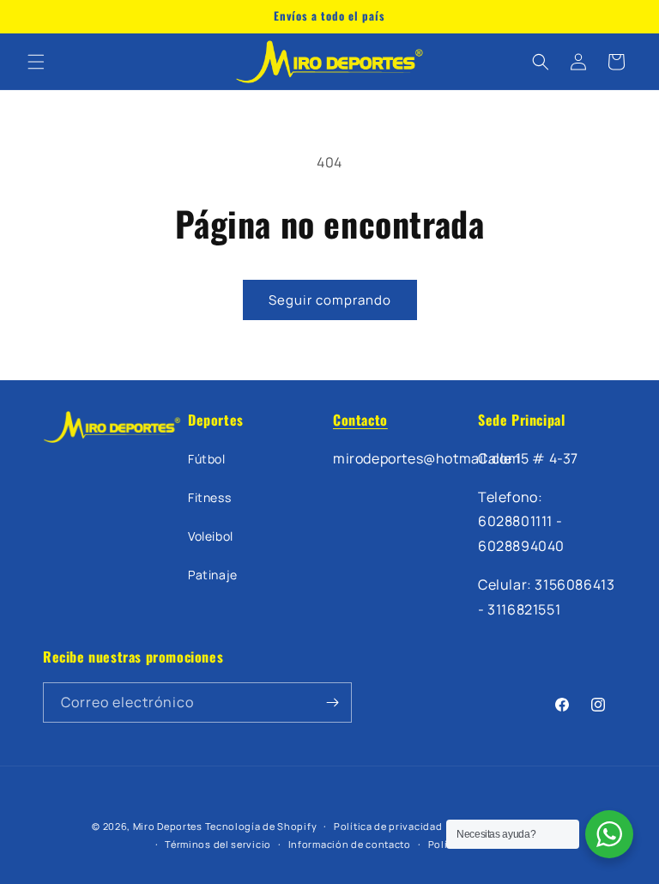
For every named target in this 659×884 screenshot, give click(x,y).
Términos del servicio (218, 844)
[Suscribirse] (332, 702)
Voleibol (210, 536)
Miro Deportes (168, 826)
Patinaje (213, 574)
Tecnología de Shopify (261, 826)
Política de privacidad (388, 826)
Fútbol (207, 459)
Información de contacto (349, 844)
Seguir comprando (330, 300)
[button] (36, 62)
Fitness (209, 497)
